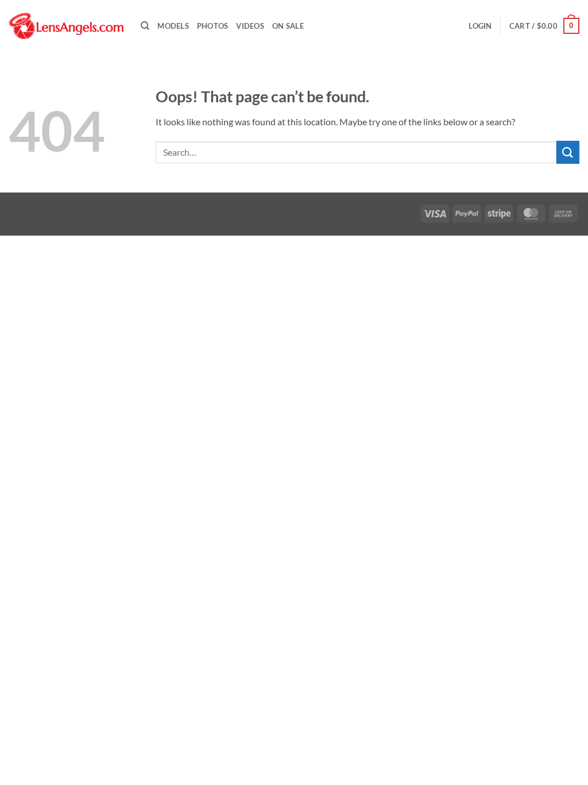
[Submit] (567, 152)
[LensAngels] (66, 26)
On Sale (288, 25)
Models (173, 25)
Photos (213, 25)
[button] (480, 25)
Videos (250, 25)
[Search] (145, 26)
